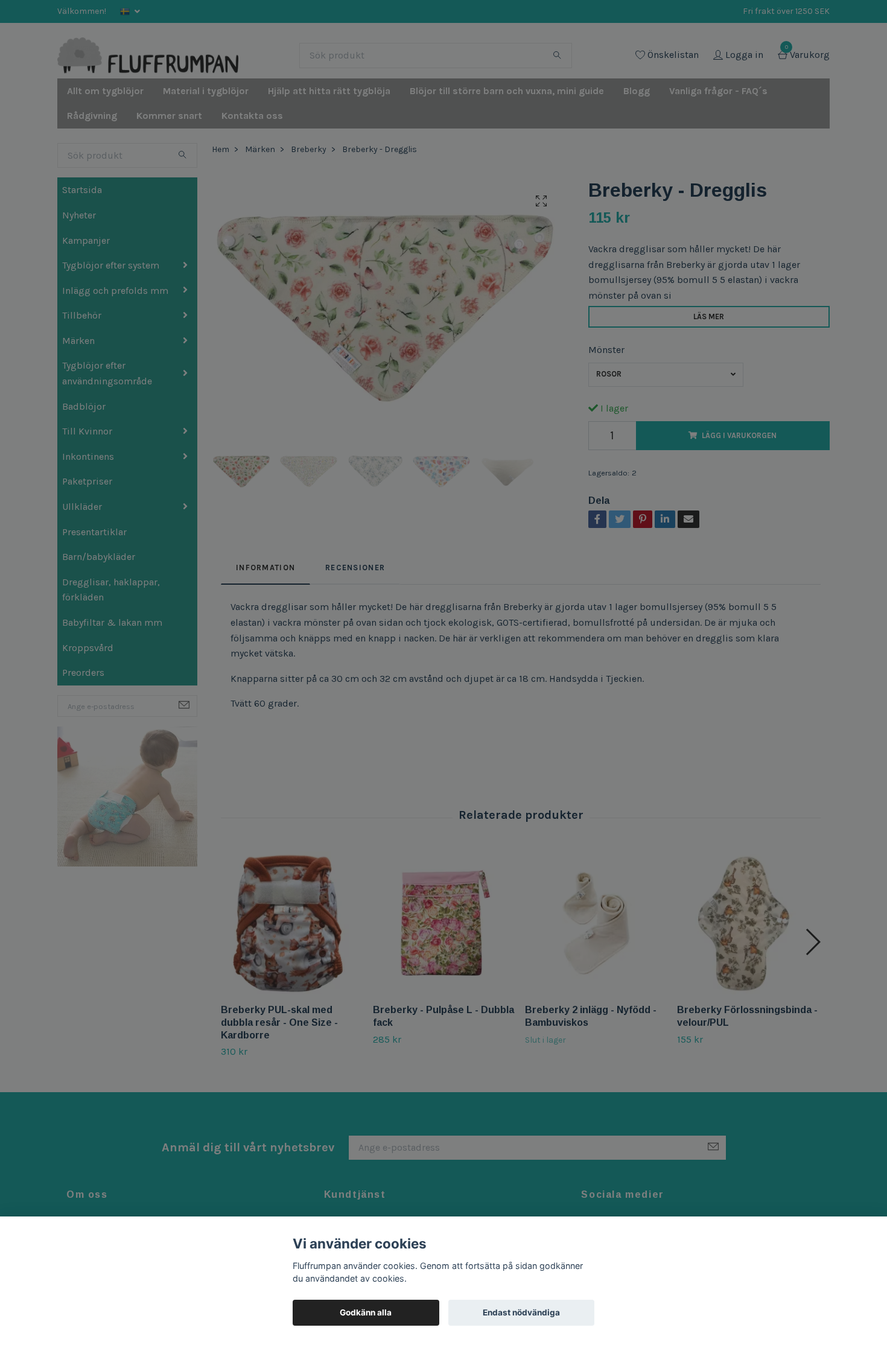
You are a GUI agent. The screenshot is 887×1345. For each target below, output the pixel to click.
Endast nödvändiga (521, 1312)
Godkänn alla (366, 1312)
